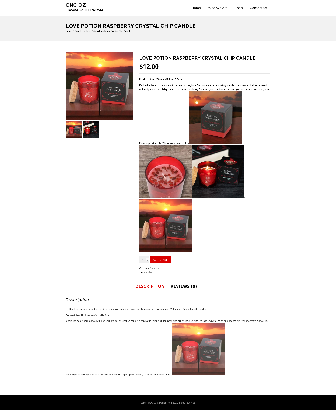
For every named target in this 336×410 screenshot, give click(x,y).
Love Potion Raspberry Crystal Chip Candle (108, 31)
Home (196, 8)
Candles (79, 31)
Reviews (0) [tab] (184, 286)
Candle (148, 272)
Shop (239, 8)
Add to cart (160, 259)
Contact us (258, 8)
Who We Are (218, 8)
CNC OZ (76, 5)
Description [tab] (150, 286)
